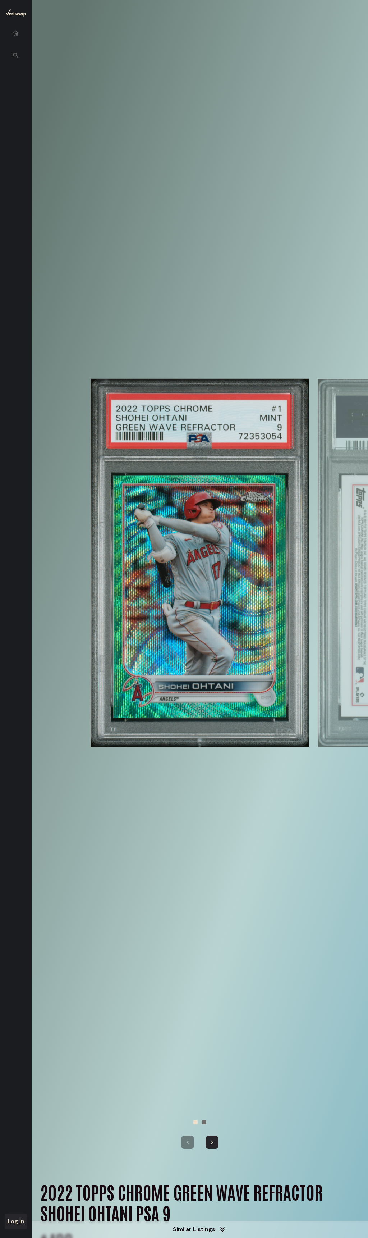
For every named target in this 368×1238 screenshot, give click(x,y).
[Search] (16, 55)
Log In (16, 1221)
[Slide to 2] (204, 1122)
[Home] (16, 33)
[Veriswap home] (16, 14)
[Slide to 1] (195, 1122)
